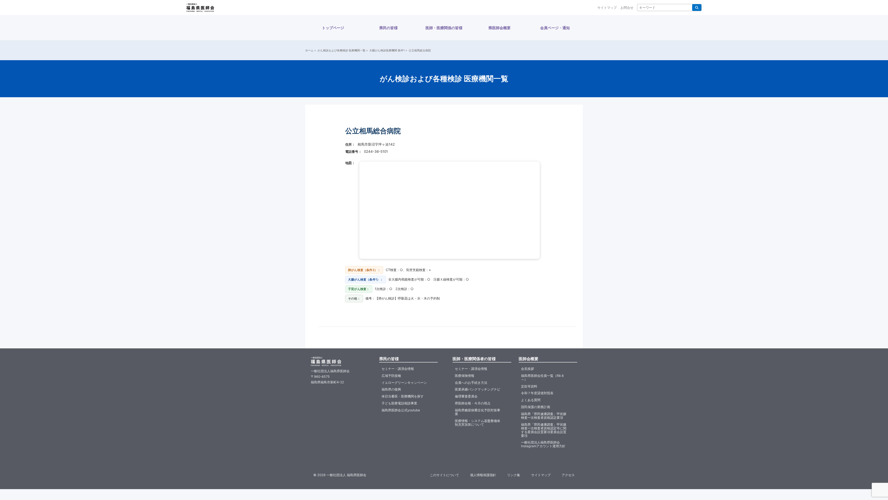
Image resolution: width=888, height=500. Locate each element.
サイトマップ (607, 7)
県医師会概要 (499, 27)
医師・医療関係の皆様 (444, 27)
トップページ (333, 27)
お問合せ (626, 7)
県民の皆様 (388, 27)
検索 (696, 7)
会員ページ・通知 (555, 27)
